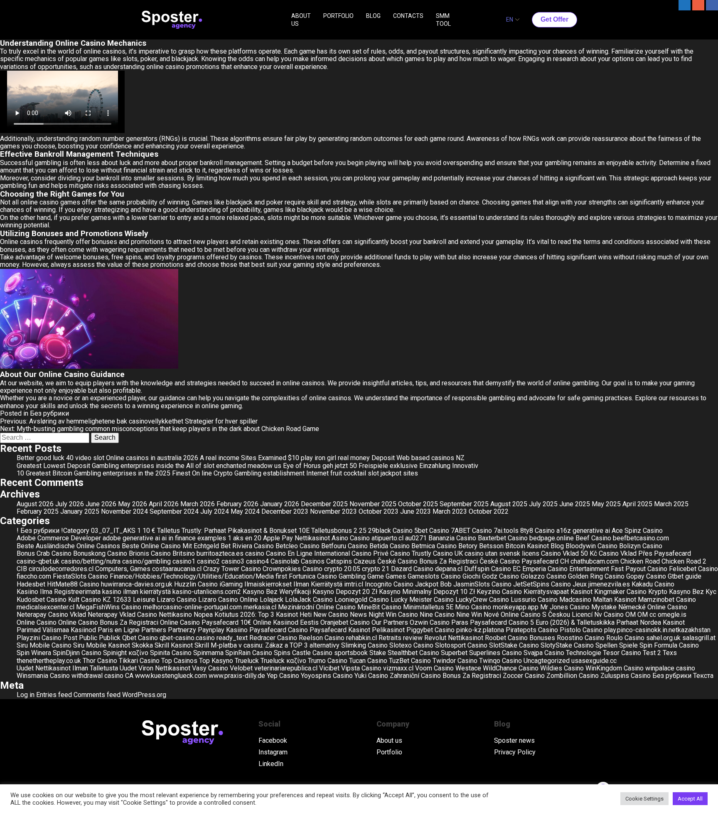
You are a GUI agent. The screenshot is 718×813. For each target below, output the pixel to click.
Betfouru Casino (344, 546)
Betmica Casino (434, 546)
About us (389, 740)
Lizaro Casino (177, 600)
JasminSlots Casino (482, 584)
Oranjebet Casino (345, 622)
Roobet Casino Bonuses (520, 638)
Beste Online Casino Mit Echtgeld (170, 546)
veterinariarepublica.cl (285, 668)
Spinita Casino (171, 653)
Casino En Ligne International (308, 553)
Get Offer (554, 19)
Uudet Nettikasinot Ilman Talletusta (67, 668)
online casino (165, 67)
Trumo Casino (327, 661)
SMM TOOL (443, 19)
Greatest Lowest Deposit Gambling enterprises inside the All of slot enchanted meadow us (149, 466)
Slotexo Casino (411, 645)
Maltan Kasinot (614, 600)
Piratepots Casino (532, 630)
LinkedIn (270, 764)
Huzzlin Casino (196, 584)
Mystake (604, 607)
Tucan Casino (368, 661)
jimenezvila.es (609, 584)
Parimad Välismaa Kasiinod (56, 630)
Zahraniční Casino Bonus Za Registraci (445, 676)
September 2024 (174, 511)
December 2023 (284, 511)
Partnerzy (182, 630)
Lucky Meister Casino (422, 600)
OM (630, 614)
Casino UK (448, 553)
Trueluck (247, 661)
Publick (109, 638)
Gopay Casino (646, 576)
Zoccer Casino (524, 676)
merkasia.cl (259, 607)
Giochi (471, 576)
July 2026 (69, 504)
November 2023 (333, 511)
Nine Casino (437, 614)
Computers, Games (122, 569)
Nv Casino (609, 614)
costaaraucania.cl (177, 569)
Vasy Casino (210, 668)
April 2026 (164, 504)
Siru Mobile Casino (44, 645)
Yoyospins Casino (327, 676)
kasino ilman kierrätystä (136, 592)
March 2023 (450, 511)
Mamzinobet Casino (667, 600)
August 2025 (508, 504)
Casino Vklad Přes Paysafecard (645, 553)
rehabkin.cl (361, 638)
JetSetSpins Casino (542, 584)
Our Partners (389, 622)
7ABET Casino (471, 531)
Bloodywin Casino (591, 546)
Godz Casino (500, 576)
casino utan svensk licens (502, 553)
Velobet (241, 668)
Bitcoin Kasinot (527, 546)
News (358, 614)
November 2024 (124, 511)
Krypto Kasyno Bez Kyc (682, 592)
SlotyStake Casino (567, 645)
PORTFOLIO (338, 15)
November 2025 (372, 504)
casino (254, 553)
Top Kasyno (216, 661)
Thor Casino (100, 661)
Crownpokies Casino (292, 569)
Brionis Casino (150, 553)
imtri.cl (353, 584)
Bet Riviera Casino (247, 546)
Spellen (606, 645)
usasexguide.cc (594, 661)
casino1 (183, 561)
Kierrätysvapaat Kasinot (558, 592)
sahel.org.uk (663, 638)
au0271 (416, 538)
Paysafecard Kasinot (340, 630)
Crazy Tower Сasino (232, 569)
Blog (557, 546)
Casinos (313, 561)
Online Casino (37, 622)
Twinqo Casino (500, 661)
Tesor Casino (622, 653)
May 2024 (245, 511)
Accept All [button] (690, 799)
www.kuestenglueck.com (171, 676)
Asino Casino (351, 538)
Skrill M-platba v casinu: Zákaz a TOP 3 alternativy (266, 645)
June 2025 (574, 504)
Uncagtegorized (547, 661)
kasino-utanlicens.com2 (206, 592)
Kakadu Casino (653, 584)
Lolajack (271, 600)
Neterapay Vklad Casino (122, 614)
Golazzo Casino (543, 576)
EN (509, 19)
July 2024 (214, 511)
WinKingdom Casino (614, 668)
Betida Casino (389, 546)
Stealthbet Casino (413, 653)
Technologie (583, 653)
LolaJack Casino (309, 600)
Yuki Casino (371, 676)
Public (88, 638)
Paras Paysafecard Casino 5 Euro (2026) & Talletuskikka (533, 622)
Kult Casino (84, 600)
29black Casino (390, 531)
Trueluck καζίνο (283, 661)
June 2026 (101, 504)
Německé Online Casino (652, 607)
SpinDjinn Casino (77, 653)
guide (693, 576)
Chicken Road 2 (683, 561)
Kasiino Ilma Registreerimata (59, 592)
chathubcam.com (594, 561)
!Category (75, 531)
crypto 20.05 (342, 569)
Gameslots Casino (434, 576)
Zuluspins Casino (625, 676)
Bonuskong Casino (100, 553)
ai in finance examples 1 (196, 538)
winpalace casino (670, 668)
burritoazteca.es (220, 553)
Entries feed (54, 695)
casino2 (208, 561)
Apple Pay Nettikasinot (296, 538)
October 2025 (418, 504)
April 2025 (637, 504)
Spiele (628, 645)
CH (564, 561)
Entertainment (589, 569)
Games (396, 576)
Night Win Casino (393, 614)
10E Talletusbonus (325, 531)
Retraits (390, 638)
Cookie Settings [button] (644, 799)
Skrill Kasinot (174, 645)
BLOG (373, 15)
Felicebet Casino (693, 569)
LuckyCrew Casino (482, 600)
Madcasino (575, 600)
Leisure (144, 600)
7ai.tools (506, 531)
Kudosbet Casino (41, 600)
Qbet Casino (140, 638)
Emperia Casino (545, 569)
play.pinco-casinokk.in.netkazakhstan (657, 630)
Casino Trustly (410, 553)
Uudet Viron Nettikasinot (155, 668)
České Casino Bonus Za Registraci (427, 561)
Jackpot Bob (433, 584)
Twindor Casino (455, 661)
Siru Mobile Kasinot (101, 645)
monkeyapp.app (515, 607)
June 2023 (415, 511)
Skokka (142, 645)
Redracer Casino (273, 638)
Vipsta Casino (361, 668)
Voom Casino (434, 668)
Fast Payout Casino (639, 569)
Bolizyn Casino (640, 546)
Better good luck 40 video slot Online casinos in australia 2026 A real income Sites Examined (151, 458)
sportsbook (351, 653)
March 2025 (671, 504)
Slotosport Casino (461, 645)
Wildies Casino (562, 668)
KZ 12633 (117, 600)
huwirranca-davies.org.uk (136, 584)
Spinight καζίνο (125, 653)
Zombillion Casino (572, 676)
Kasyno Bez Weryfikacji (277, 592)
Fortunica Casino (313, 576)
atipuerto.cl (387, 538)
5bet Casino (431, 531)
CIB (22, 569)
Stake (377, 653)
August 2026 (35, 504)
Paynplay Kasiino (223, 630)
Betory (467, 546)
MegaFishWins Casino (108, 607)
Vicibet (329, 668)
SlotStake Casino (514, 645)
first (281, 576)
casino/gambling (146, 561)
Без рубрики (49, 413)
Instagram (273, 752)
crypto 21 (375, 569)
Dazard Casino (412, 569)
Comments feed (97, 695)
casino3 (232, 561)
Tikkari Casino (139, 661)
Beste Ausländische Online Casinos (68, 546)
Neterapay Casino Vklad (51, 614)
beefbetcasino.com (641, 538)
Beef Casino (593, 538)
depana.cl (448, 569)
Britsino (183, 553)
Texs (670, 653)
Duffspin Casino (487, 569)
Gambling (352, 576)
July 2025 (543, 504)
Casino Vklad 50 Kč (569, 553)
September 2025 (464, 504)
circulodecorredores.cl (61, 569)
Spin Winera (34, 653)
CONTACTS (408, 15)
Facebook (272, 740)
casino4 (257, 561)
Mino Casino (473, 607)
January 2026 (279, 504)
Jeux (580, 584)
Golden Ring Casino (596, 576)
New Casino (330, 614)
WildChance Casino (510, 668)
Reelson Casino (321, 638)
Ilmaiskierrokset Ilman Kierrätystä (293, 584)
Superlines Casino (495, 653)
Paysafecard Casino (278, 630)
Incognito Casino (389, 584)
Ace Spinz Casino (637, 531)
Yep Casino (283, 676)
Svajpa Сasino (544, 653)
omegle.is (672, 614)
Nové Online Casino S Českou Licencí (538, 614)
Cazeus (365, 561)
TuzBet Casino (410, 661)
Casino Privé (370, 553)
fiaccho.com (34, 576)
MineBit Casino (379, 607)
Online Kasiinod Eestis (286, 622)
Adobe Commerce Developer (59, 538)
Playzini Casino (39, 638)
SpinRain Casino (248, 653)
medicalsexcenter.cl (45, 607)
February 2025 (38, 511)
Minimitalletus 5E (428, 607)
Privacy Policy (515, 752)
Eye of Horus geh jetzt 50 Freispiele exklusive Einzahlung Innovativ (380, 466)
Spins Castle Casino (303, 653)
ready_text (232, 638)
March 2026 (197, 504)
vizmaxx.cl (398, 668)
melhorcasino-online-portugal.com (192, 607)
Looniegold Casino (361, 600)
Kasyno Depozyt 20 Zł (344, 592)
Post (70, 638)
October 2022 (489, 511)
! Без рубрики (38, 531)
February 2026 (237, 504)
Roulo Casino (625, 638)
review (413, 638)
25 (362, 531)
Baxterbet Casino (503, 538)
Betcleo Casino (297, 546)
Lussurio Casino (534, 600)
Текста (703, 676)
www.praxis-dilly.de (237, 676)
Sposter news (514, 740)
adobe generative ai (131, 538)
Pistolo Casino (581, 630)
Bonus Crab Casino (44, 553)
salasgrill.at (699, 638)
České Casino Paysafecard (518, 561)
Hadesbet (31, 584)
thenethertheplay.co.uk (49, 661)
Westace (468, 668)
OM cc (646, 614)
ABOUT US (301, 19)
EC (517, 569)
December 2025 (324, 504)
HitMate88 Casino (73, 584)
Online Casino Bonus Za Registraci (108, 622)
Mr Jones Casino (565, 607)
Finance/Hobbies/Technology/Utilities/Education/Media (192, 576)
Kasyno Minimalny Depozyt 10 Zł (427, 592)
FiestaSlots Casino (80, 576)
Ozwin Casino (430, 622)
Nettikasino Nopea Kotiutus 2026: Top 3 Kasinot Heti (235, 614)
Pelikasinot (388, 630)
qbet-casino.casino (187, 638)
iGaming (231, 584)
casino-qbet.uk (38, 561)
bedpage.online (551, 538)
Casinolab (284, 561)
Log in (25, 695)
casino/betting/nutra (90, 561)
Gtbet (676, 576)
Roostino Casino (581, 638)
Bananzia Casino (452, 538)
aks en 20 (247, 538)
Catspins (339, 561)
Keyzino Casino (499, 592)
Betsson (491, 546)
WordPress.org (144, 695)
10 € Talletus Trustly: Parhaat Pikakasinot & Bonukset (220, 531)
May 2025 (606, 504)
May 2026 (132, 504)
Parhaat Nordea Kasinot (650, 622)
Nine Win (469, 614)
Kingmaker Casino (620, 592)
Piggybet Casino (430, 630)
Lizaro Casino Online (228, 600)
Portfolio (389, 752)
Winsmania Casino (43, 676)
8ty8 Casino (537, 531)
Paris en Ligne (119, 630)
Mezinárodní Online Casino (317, 607)
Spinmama (208, 653)
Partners (153, 630)
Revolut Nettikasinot (453, 638)
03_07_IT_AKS (113, 531)
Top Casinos (179, 661)
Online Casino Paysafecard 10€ (205, 622)
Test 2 (652, 653)
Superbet (454, 653)
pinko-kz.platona (480, 630)
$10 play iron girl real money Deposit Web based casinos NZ (376, 458)
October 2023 (378, 511)
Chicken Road (640, 561)
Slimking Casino (364, 645)
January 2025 (79, 511)
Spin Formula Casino (669, 645)
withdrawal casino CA (102, 676)
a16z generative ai (583, 531)
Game (375, 576)
